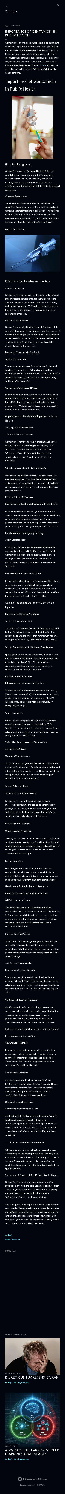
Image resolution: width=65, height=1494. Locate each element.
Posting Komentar (22, 1382)
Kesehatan (15, 1239)
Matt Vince (40, 1485)
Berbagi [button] (8, 1235)
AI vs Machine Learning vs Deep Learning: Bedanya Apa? (32, 1452)
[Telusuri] (58, 5)
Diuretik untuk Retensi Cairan (32, 1377)
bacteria (42, 65)
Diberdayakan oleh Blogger (35, 1479)
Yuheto (11, 11)
